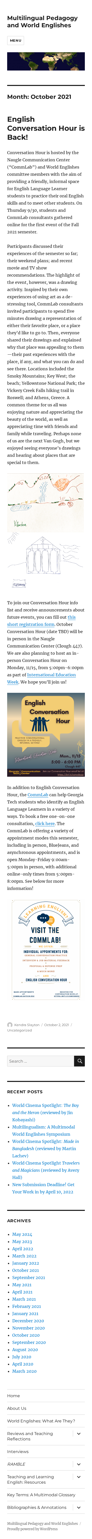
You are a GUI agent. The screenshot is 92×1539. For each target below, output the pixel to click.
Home (13, 1395)
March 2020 (24, 1371)
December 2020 (28, 1320)
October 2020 (26, 1335)
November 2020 (28, 1328)
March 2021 (24, 1299)
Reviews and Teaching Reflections (30, 1436)
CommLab (38, 794)
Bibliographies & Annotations (36, 1507)
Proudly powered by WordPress (32, 1529)
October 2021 (25, 1270)
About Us (16, 1408)
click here (45, 823)
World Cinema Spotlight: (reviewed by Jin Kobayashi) (45, 1112)
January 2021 (25, 1313)
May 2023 (22, 1241)
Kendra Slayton (27, 1025)
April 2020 (22, 1364)
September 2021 (28, 1277)
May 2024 (22, 1234)
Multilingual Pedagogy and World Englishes (42, 21)
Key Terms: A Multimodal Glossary (41, 1494)
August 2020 (25, 1349)
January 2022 (25, 1263)
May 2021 (21, 1284)
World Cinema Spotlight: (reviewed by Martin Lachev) (45, 1148)
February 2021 (26, 1306)
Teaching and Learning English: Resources (30, 1479)
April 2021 (22, 1292)
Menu (15, 40)
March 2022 (24, 1255)
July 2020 (21, 1356)
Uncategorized (19, 1030)
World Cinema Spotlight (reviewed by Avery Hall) (46, 1170)
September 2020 (29, 1342)
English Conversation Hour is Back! (46, 128)
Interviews (18, 1451)
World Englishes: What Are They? (41, 1421)
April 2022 (22, 1248)
